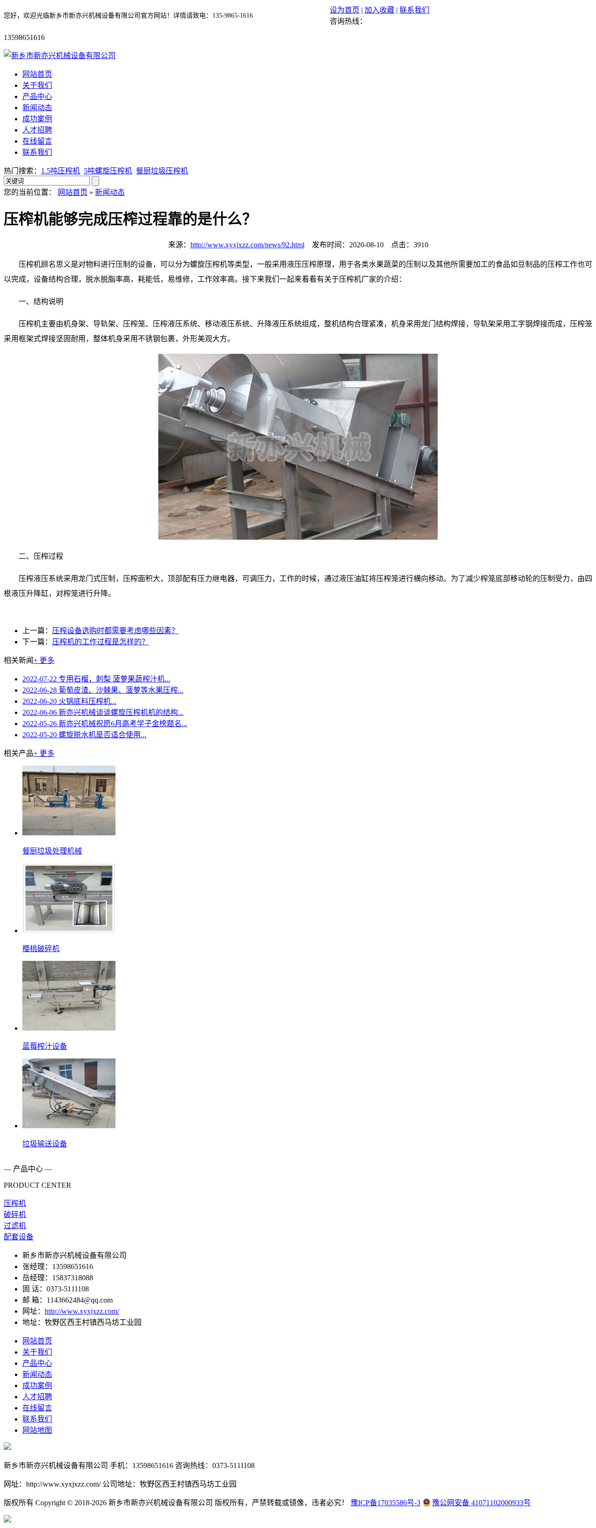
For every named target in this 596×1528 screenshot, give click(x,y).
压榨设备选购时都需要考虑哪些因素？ (115, 631)
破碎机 (15, 1214)
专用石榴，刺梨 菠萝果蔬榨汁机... (96, 679)
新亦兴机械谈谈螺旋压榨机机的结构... (102, 712)
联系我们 (414, 10)
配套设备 (19, 1237)
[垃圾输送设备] (68, 1126)
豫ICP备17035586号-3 (385, 1503)
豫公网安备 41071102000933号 (481, 1503)
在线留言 (37, 141)
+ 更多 (44, 660)
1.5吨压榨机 (60, 171)
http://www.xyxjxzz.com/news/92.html (247, 245)
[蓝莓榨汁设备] (68, 1028)
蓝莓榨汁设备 (44, 1046)
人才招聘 (37, 130)
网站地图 (37, 1430)
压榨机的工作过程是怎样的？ (100, 642)
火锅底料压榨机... (69, 701)
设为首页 (344, 10)
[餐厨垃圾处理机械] (68, 833)
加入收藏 (379, 10)
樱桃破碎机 (41, 949)
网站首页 (37, 74)
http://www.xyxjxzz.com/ (82, 1311)
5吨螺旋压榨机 (108, 171)
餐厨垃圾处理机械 (52, 851)
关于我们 (37, 85)
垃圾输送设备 (44, 1144)
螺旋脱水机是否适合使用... (84, 735)
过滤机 (15, 1226)
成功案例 (37, 119)
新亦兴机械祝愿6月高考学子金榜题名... (104, 724)
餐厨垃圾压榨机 (162, 171)
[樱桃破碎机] (68, 930)
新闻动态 (37, 108)
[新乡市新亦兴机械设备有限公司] (59, 56)
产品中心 (37, 96)
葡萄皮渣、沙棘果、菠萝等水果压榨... (102, 690)
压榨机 (15, 1203)
